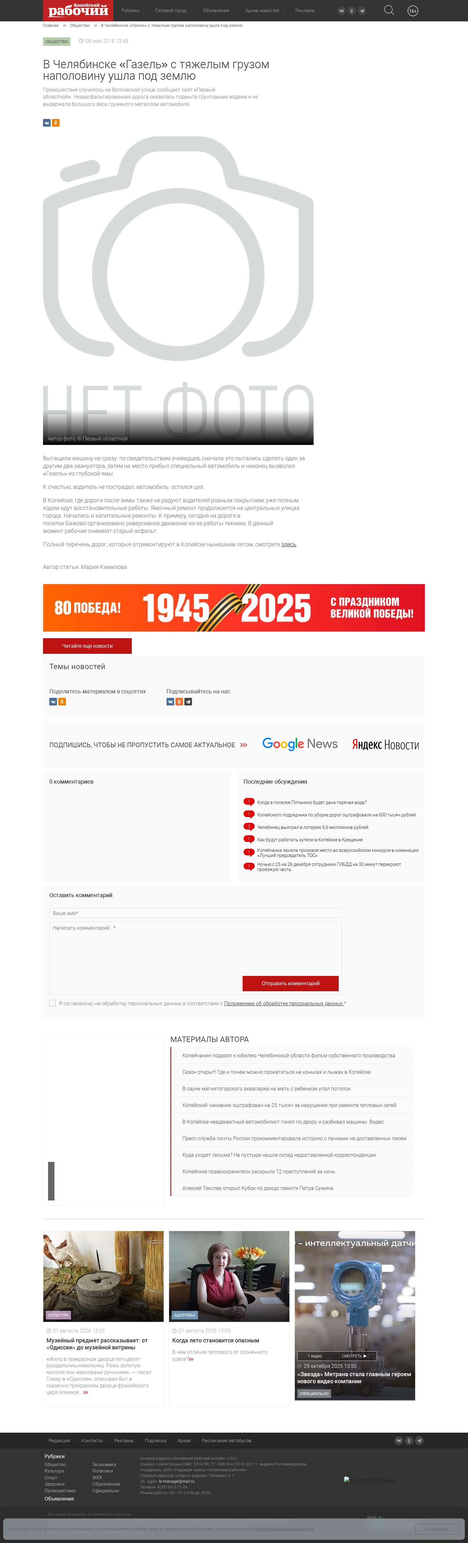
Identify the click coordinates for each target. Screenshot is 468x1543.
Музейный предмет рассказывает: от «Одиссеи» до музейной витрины (97, 1344)
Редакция (59, 1440)
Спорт (51, 1477)
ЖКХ (97, 1477)
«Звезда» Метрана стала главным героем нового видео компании (354, 1377)
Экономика (104, 1464)
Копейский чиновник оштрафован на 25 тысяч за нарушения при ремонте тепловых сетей (289, 1105)
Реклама (305, 10)
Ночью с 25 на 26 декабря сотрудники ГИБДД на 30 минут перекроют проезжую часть (329, 867)
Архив (184, 1440)
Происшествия (60, 1490)
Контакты (92, 1440)
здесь (288, 544)
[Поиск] (389, 10)
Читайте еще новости (87, 646)
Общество (55, 1464)
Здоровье (55, 1484)
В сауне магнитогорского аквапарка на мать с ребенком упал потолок (266, 1089)
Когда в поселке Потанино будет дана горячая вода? (312, 802)
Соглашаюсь (437, 1529)
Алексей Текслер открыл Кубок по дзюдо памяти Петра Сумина (257, 1188)
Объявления (216, 10)
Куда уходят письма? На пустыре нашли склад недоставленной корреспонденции (279, 1155)
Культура (54, 1470)
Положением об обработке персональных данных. (284, 1003)
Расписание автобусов (226, 1440)
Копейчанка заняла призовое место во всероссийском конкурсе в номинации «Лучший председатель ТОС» (338, 853)
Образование (106, 1484)
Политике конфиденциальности (283, 1529)
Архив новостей (262, 10)
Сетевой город (171, 10)
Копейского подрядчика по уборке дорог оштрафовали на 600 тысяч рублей (336, 814)
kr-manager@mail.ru (177, 1481)
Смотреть (352, 1356)
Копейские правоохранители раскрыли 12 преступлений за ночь (258, 1172)
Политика (102, 1470)
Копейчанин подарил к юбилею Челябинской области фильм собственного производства (288, 1055)
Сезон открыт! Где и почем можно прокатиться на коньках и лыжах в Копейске (276, 1072)
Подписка (155, 1440)
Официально (105, 1490)
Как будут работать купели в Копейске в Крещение (310, 839)
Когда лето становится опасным (215, 1340)
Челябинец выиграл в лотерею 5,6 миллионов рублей (312, 827)
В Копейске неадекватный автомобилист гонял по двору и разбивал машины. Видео (283, 1122)
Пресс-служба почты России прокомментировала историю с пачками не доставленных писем (294, 1138)
